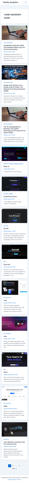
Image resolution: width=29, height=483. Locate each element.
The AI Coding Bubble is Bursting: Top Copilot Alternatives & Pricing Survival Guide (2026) (14, 129)
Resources (6, 439)
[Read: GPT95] (14, 216)
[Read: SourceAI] (14, 251)
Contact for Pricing (8, 163)
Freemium (6, 193)
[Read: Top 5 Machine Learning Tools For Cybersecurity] (14, 429)
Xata (5, 336)
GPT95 (6, 228)
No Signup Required (18, 163)
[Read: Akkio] (14, 393)
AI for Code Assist (8, 42)
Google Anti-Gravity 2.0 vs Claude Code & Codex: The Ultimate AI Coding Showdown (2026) (14, 88)
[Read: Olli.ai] (14, 359)
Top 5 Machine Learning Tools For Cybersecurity (14, 443)
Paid (5, 261)
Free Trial (6, 225)
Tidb (5, 300)
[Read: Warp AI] (14, 153)
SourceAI (7, 264)
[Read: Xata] (14, 323)
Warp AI (6, 166)
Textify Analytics (10, 2)
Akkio (5, 406)
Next (14, 468)
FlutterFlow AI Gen (10, 196)
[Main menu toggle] (25, 2)
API (4, 297)
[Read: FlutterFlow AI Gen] (14, 184)
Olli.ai (5, 372)
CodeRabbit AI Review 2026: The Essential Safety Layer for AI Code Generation (14, 47)
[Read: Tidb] (14, 287)
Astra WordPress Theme (14, 479)
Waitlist (11, 193)
